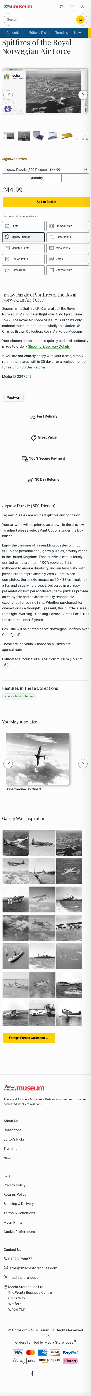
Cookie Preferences (19, 1232)
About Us (11, 1121)
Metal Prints (13, 1222)
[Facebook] (32, 1375)
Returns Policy (15, 1194)
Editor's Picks (39, 33)
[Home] (18, 6)
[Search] (80, 19)
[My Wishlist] (61, 6)
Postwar (13, 397)
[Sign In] (82, 6)
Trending (61, 33)
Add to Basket (46, 202)
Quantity (36, 178)
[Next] (83, 95)
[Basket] (72, 6)
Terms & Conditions (19, 1213)
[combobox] (40, 19)
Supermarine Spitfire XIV (25, 789)
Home (8, 696)
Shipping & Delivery (19, 1204)
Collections (15, 33)
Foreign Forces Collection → (29, 1038)
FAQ (7, 1176)
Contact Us (12, 1249)
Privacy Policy (14, 1185)
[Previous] (8, 95)
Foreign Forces (24, 696)
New (77, 33)
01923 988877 (20, 1259)
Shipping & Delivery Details (49, 346)
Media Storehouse (58, 1342)
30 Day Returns (34, 367)
